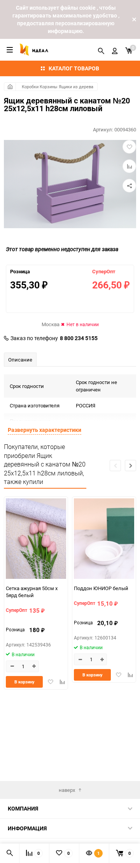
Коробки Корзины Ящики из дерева (57, 86)
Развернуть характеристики (44, 429)
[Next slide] (130, 465)
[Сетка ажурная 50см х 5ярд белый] (36, 539)
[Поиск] (101, 50)
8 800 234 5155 (79, 338)
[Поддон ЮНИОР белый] (104, 539)
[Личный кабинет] (114, 50)
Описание (20, 359)
